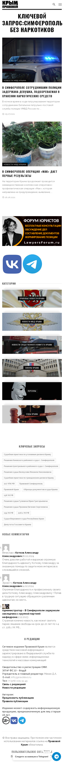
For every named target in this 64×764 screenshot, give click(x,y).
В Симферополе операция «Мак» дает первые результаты (29, 173)
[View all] (32, 299)
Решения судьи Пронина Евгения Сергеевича (26, 507)
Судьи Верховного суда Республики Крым (24, 519)
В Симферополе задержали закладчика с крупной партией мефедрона (31, 614)
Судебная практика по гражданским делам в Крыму (29, 478)
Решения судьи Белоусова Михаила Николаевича (27, 472)
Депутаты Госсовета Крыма (17, 525)
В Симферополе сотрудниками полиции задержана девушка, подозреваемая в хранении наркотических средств (31, 91)
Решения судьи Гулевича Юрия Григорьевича (26, 501)
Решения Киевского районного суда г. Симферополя (29, 460)
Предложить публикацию (18, 697)
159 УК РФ (8, 513)
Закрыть (47, 751)
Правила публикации (15, 701)
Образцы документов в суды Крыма (41, 490)
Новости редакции (14, 687)
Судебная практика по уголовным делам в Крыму (27, 454)
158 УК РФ (8, 495)
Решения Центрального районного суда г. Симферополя (31, 466)
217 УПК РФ (9, 484)
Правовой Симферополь (31, 484)
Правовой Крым (11, 490)
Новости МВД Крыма (15, 81)
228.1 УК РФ (23, 513)
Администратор (12, 610)
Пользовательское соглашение (32, 752)
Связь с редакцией (14, 684)
